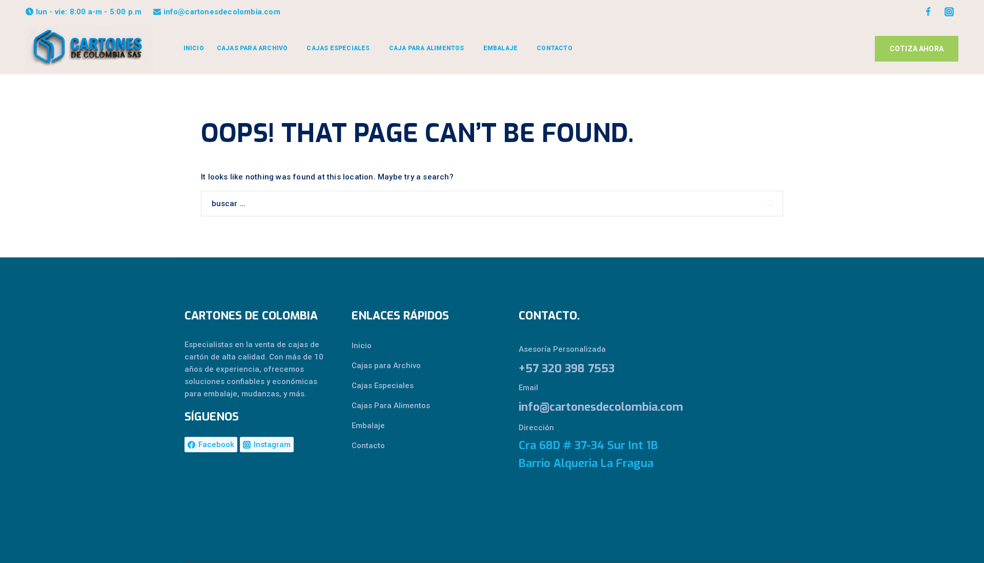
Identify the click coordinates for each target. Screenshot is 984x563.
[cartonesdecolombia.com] (90, 48)
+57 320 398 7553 (566, 368)
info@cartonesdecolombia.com (589, 406)
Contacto (554, 48)
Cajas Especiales (383, 385)
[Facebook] (928, 12)
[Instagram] (949, 12)
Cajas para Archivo (386, 365)
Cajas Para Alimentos (391, 405)
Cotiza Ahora (917, 49)
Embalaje (368, 425)
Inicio (193, 48)
